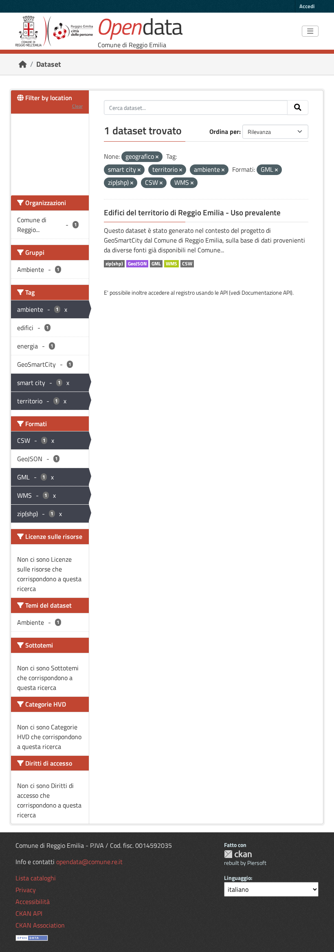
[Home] (23, 64)
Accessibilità (32, 901)
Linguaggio (237, 877)
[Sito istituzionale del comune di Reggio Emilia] (54, 31)
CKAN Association (40, 925)
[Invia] (297, 107)
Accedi (306, 6)
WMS (171, 263)
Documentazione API (266, 292)
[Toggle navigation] (310, 31)
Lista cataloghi (35, 878)
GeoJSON (137, 263)
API (224, 292)
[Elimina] (157, 157)
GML (156, 263)
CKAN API (28, 913)
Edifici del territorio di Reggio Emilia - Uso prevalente (192, 212)
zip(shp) (114, 263)
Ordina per (224, 131)
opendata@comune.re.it (89, 862)
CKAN (238, 854)
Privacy (25, 890)
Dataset (48, 64)
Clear (77, 106)
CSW (187, 263)
